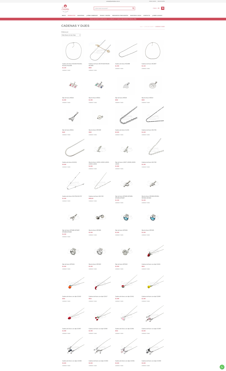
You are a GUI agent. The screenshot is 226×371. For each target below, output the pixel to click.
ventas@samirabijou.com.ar (113, 1)
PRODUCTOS (71, 15)
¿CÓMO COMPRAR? (92, 15)
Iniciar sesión (161, 1)
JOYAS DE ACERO (148, 26)
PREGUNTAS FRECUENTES (120, 15)
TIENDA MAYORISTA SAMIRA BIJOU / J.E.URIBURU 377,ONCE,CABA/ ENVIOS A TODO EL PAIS (113, 19)
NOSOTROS (81, 15)
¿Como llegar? (157, 15)
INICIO (64, 15)
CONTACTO (146, 15)
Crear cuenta (152, 1)
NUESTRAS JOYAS (135, 15)
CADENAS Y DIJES (66, 70)
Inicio (141, 26)
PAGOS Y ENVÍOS (105, 15)
